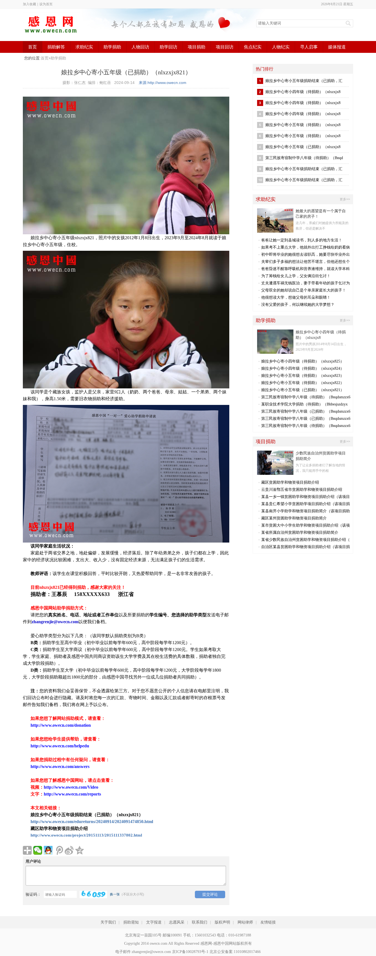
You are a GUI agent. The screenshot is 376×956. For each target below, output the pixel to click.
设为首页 (46, 4)
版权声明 (222, 922)
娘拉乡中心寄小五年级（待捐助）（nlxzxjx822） (302, 383)
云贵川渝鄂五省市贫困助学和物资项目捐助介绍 (301, 489)
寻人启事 (309, 47)
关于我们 (108, 922)
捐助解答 (56, 47)
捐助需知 (131, 922)
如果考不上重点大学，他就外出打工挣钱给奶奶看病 (305, 247)
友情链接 (268, 922)
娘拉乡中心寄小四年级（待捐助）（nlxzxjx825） (302, 361)
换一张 (115, 894)
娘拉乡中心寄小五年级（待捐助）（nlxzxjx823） (302, 376)
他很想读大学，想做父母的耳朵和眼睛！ (296, 297)
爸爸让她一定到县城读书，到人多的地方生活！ (301, 240)
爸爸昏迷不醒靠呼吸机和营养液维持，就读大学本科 (305, 269)
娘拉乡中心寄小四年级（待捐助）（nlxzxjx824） (302, 368)
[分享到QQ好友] (48, 850)
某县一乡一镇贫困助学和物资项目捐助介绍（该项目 (305, 497)
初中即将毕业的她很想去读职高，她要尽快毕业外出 (305, 254)
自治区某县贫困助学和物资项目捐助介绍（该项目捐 (305, 547)
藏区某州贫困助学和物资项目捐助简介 (294, 518)
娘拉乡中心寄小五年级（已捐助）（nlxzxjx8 (302, 147)
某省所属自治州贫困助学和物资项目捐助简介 (299, 532)
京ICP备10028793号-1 (190, 952)
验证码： (33, 894)
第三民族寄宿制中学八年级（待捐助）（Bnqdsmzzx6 (305, 397)
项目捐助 (196, 47)
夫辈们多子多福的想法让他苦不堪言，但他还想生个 (305, 262)
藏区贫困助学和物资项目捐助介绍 (290, 482)
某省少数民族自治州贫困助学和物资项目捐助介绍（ (305, 540)
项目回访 (224, 47)
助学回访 (168, 47)
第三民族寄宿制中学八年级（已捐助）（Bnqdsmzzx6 (305, 411)
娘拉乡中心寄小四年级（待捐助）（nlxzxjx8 (302, 92)
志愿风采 (176, 922)
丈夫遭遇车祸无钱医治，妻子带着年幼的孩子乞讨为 (305, 283)
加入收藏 (29, 4)
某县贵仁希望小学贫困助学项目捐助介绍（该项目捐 (305, 504)
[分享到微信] (37, 850)
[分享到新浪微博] (69, 850)
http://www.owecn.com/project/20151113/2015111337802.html (86, 835)
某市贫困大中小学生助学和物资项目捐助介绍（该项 (305, 525)
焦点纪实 (252, 47)
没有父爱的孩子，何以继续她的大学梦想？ (297, 305)
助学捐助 (112, 47)
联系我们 (199, 922)
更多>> (345, 199)
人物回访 (140, 47)
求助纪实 (84, 47)
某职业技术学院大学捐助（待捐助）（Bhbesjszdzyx (304, 404)
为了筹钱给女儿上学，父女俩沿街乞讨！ (296, 276)
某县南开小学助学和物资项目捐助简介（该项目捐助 (305, 511)
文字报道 (154, 922)
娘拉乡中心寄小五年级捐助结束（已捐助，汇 (303, 81)
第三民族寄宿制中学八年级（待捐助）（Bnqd (304, 158)
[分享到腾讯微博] (58, 850)
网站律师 (245, 922)
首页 (32, 47)
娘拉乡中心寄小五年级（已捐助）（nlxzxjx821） (302, 390)
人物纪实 (281, 47)
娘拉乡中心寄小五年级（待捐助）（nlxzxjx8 (302, 125)
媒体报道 (337, 47)
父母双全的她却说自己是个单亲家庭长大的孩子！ (303, 290)
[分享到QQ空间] (79, 850)
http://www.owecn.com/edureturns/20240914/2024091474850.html (92, 821)
